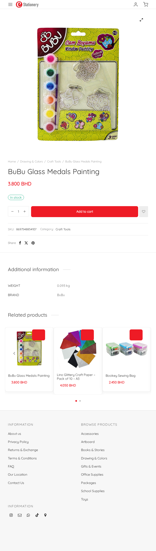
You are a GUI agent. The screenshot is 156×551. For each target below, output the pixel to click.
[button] (38, 334)
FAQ (11, 466)
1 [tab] (76, 401)
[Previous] (14, 353)
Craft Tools (54, 161)
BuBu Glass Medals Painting (29, 375)
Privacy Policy (18, 442)
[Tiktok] (37, 515)
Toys (84, 499)
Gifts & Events (91, 466)
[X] (26, 242)
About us (14, 434)
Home (12, 161)
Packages (88, 483)
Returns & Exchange (23, 450)
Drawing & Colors (31, 161)
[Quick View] (38, 344)
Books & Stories (93, 450)
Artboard (88, 442)
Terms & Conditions (22, 458)
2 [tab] (80, 401)
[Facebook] (20, 242)
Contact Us (16, 483)
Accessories (90, 434)
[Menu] (10, 4)
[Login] (135, 4)
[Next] (142, 353)
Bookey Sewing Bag (120, 375)
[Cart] (145, 4)
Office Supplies (92, 474)
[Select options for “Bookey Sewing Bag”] (136, 334)
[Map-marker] (45, 515)
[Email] (19, 515)
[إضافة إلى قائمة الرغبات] (143, 211)
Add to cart (84, 212)
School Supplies (93, 491)
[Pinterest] (33, 242)
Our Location (17, 474)
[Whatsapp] (28, 515)
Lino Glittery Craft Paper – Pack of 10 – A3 (76, 377)
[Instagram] (11, 515)
